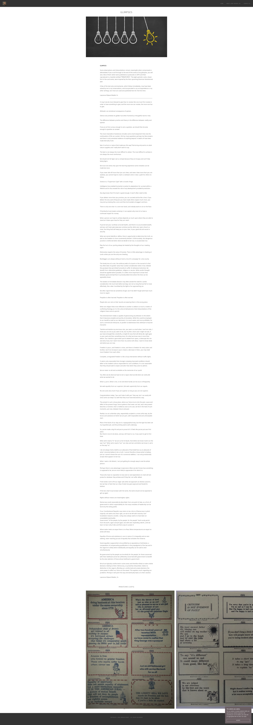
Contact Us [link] (247, 3)
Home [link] (221, 3)
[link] (4, 3)
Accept (238, 720)
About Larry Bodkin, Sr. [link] (234, 3)
